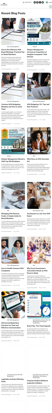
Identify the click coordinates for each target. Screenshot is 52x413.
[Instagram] (40, 2)
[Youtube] (43, 2)
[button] (50, 6)
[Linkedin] (37, 2)
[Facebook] (35, 2)
